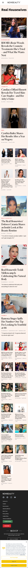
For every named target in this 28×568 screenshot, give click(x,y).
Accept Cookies (14, 565)
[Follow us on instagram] (11, 497)
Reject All (14, 561)
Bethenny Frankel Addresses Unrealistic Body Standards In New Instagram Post (20, 416)
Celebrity (4, 266)
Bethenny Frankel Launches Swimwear (19, 435)
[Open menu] (3, 2)
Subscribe (6, 525)
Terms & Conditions (7, 518)
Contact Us (5, 501)
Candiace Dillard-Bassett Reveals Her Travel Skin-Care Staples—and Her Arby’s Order (13, 94)
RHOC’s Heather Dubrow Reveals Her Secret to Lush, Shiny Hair (20, 161)
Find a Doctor (5, 506)
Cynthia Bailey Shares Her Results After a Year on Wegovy (13, 136)
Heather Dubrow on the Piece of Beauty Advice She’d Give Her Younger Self (20, 354)
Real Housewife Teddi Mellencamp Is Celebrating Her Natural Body (13, 274)
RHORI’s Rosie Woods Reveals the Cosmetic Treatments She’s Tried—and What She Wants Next (13, 49)
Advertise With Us (6, 508)
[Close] (26, 541)
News (2, 130)
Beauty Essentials (6, 218)
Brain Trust (5, 511)
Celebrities (4, 86)
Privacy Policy (6, 513)
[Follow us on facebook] (3, 497)
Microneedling (5, 39)
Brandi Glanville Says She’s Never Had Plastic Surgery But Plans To (20, 374)
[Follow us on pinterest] (7, 497)
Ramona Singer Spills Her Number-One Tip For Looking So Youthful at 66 (13, 323)
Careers (4, 503)
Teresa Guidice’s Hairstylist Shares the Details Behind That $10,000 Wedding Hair (6, 437)
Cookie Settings (7, 521)
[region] (14, 554)
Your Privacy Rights (14, 557)
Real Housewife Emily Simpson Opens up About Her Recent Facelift (6, 416)
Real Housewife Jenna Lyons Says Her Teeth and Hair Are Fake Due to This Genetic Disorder (7, 375)
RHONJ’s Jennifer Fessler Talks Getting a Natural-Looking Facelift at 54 (7, 354)
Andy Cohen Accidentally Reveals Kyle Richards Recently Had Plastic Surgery (7, 457)
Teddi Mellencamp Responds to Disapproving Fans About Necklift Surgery (21, 457)
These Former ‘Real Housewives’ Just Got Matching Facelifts (6, 161)
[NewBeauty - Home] (14, 2)
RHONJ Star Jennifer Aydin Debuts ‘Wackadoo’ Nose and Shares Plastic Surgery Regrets (6, 478)
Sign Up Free (14, 539)
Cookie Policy (5, 516)
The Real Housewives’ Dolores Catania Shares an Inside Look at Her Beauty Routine (13, 226)
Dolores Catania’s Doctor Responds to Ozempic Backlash (21, 395)
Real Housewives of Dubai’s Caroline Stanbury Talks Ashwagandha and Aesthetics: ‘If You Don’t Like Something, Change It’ (7, 184)
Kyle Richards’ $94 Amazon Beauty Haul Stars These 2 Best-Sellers (20, 182)
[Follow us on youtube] (15, 497)
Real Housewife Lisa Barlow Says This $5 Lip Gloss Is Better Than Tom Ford (6, 395)
